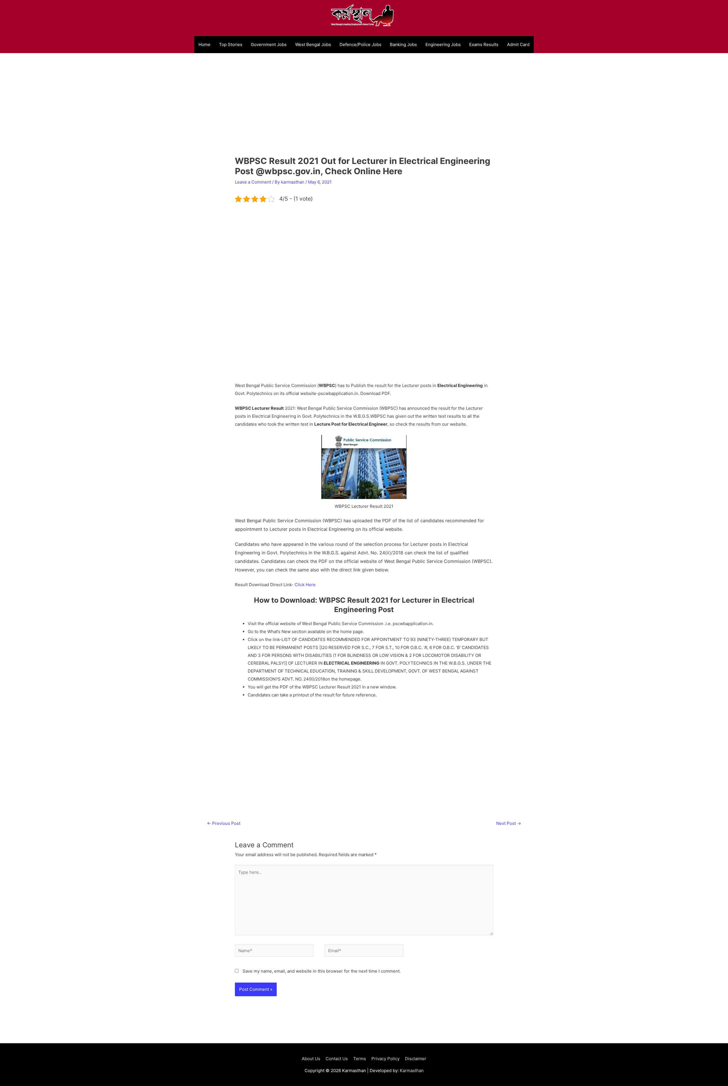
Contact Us (337, 1058)
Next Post (508, 823)
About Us (311, 1058)
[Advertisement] (364, 112)
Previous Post (223, 823)
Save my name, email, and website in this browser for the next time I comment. (322, 971)
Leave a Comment (253, 182)
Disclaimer (415, 1058)
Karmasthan (412, 1070)
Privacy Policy (385, 1058)
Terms (359, 1058)
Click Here (305, 584)
